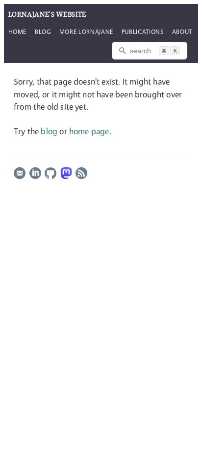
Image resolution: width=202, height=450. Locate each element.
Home (17, 31)
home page (89, 131)
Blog (43, 31)
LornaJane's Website (47, 14)
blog (49, 131)
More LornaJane (86, 31)
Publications (143, 31)
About (182, 31)
